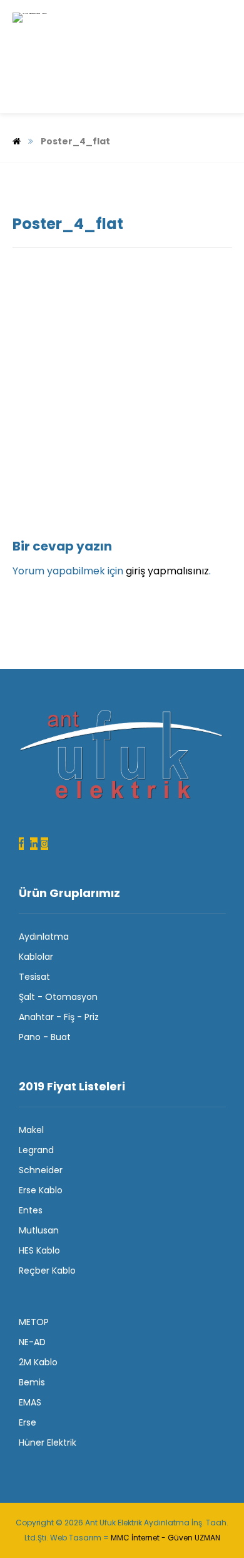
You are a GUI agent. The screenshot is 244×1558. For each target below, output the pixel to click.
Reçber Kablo (47, 1270)
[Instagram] (44, 843)
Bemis (32, 1382)
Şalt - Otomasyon (58, 997)
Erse (27, 1422)
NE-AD (32, 1342)
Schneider (41, 1170)
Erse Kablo (41, 1190)
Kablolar (36, 956)
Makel (31, 1130)
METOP (34, 1322)
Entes (31, 1210)
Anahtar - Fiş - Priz (59, 1017)
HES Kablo (39, 1250)
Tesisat (34, 976)
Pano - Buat (45, 1037)
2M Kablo (38, 1362)
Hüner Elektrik (47, 1442)
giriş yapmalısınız (167, 571)
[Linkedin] (34, 843)
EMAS (30, 1402)
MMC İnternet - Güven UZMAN (165, 1537)
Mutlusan (39, 1230)
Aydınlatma (44, 936)
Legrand (36, 1150)
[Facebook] (21, 843)
